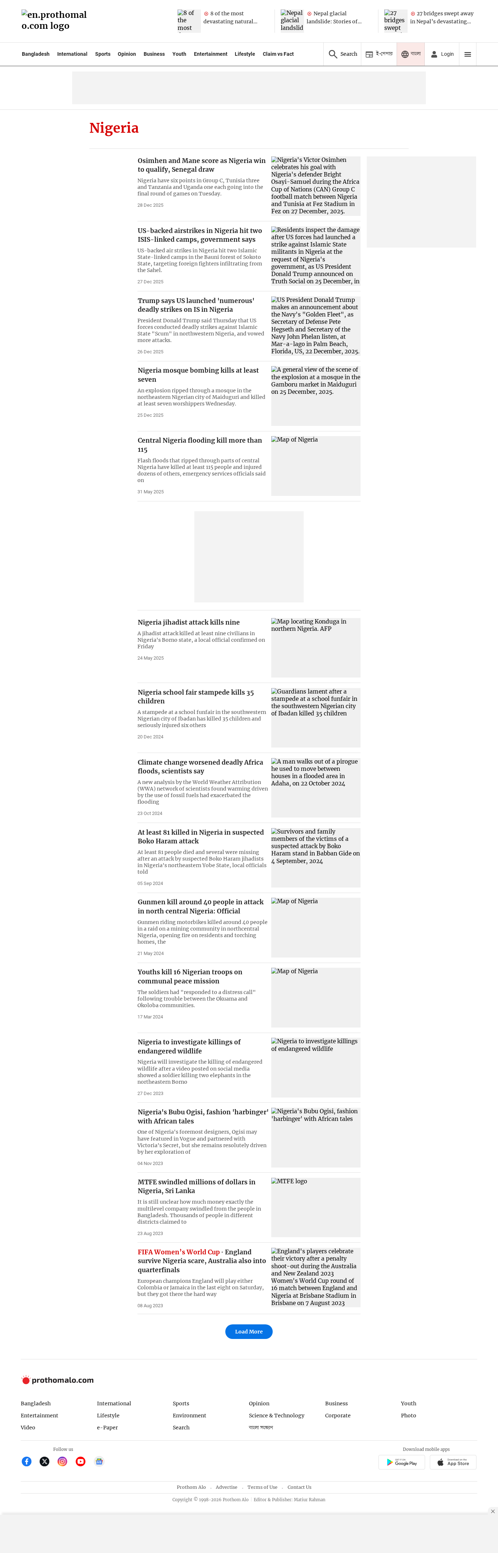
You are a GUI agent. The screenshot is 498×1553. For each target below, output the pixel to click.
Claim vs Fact (278, 54)
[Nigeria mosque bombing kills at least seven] (316, 396)
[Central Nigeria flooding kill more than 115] (316, 466)
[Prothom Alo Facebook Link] (30, 1462)
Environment (189, 1415)
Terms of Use (262, 1487)
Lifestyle (245, 54)
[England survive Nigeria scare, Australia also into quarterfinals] (316, 1277)
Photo (408, 1415)
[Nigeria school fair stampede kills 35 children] (316, 718)
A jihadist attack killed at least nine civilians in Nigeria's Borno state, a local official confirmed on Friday (201, 640)
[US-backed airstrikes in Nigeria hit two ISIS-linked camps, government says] (316, 256)
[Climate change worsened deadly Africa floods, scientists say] (316, 788)
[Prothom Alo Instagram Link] (65, 1462)
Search (181, 1427)
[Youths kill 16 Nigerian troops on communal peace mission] (316, 997)
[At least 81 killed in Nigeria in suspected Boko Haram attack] (316, 858)
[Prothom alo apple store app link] (453, 1463)
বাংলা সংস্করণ (261, 1427)
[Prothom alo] (57, 21)
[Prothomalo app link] (401, 1463)
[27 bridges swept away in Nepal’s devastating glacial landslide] (396, 21)
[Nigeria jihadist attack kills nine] (316, 648)
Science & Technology (276, 1415)
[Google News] (99, 1462)
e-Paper (107, 1427)
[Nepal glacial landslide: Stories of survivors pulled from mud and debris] (292, 21)
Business (154, 54)
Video (28, 1427)
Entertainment (210, 54)
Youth (179, 54)
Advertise (226, 1487)
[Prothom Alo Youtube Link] (84, 1462)
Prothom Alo (191, 1487)
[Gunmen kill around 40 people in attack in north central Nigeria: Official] (316, 927)
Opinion (127, 54)
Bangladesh (36, 54)
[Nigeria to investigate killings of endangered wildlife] (316, 1067)
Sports (102, 54)
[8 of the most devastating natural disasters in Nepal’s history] (189, 21)
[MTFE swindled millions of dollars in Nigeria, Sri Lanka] (316, 1207)
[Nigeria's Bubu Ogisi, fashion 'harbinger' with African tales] (316, 1137)
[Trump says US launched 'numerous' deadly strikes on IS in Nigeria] (316, 326)
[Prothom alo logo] (57, 1382)
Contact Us (299, 1487)
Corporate (338, 1415)
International (72, 54)
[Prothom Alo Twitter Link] (48, 1462)
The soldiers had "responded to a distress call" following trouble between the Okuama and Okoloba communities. (196, 999)
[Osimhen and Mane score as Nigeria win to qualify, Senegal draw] (316, 186)
